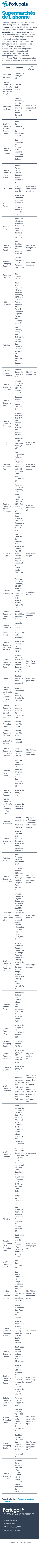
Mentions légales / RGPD (12, 1527)
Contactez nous (9, 1523)
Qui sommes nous (10, 1520)
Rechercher (8, 1530)
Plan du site (17, 1530)
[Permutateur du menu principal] (35, 4)
